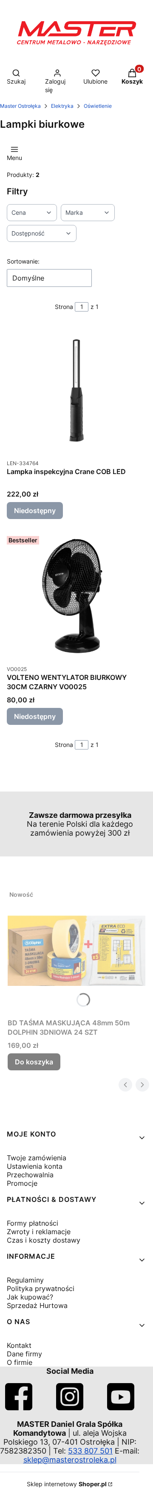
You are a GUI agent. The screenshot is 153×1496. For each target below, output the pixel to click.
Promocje (22, 1183)
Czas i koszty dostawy (43, 1240)
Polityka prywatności (40, 1288)
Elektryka (62, 106)
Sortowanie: (23, 261)
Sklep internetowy (67, 1484)
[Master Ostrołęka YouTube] (120, 1407)
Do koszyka (34, 1062)
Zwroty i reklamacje (39, 1231)
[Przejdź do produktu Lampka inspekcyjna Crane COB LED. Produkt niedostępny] (76, 390)
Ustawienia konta (34, 1166)
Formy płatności (32, 1223)
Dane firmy (24, 1354)
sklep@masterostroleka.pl (69, 1459)
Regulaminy (25, 1280)
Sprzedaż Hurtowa (37, 1305)
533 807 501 (90, 1450)
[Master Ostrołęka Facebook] (18, 1407)
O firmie (19, 1362)
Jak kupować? (30, 1297)
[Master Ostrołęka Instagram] (69, 1407)
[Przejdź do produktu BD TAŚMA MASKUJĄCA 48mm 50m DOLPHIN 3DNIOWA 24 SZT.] (76, 950)
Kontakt (19, 1345)
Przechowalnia (30, 1174)
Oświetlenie (98, 106)
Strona (64, 306)
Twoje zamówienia (36, 1158)
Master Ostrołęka (20, 106)
